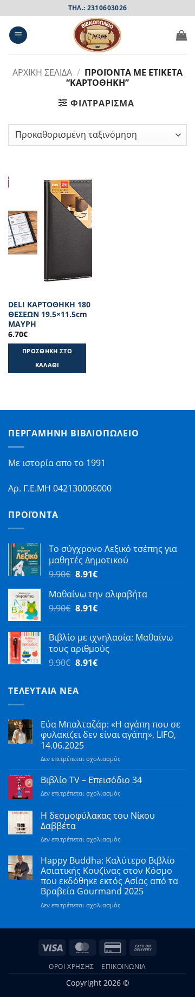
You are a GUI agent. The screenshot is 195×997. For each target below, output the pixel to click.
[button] (18, 35)
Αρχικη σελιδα (42, 72)
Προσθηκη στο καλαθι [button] (47, 358)
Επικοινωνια (123, 966)
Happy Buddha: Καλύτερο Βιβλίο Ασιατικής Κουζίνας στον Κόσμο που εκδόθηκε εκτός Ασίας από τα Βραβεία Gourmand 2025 (109, 876)
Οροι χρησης (71, 966)
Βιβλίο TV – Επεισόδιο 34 (91, 780)
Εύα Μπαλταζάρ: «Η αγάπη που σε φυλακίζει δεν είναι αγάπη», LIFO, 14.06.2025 (110, 735)
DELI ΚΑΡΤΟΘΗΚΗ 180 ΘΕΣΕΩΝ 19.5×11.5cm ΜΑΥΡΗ (49, 314)
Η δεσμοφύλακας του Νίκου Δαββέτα (98, 821)
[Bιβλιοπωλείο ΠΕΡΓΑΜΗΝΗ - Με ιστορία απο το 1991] (97, 35)
